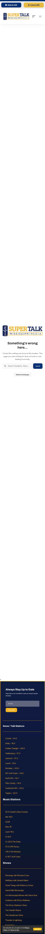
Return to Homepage (22, 374)
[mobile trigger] (34, 16)
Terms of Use (14, 930)
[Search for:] (19, 366)
